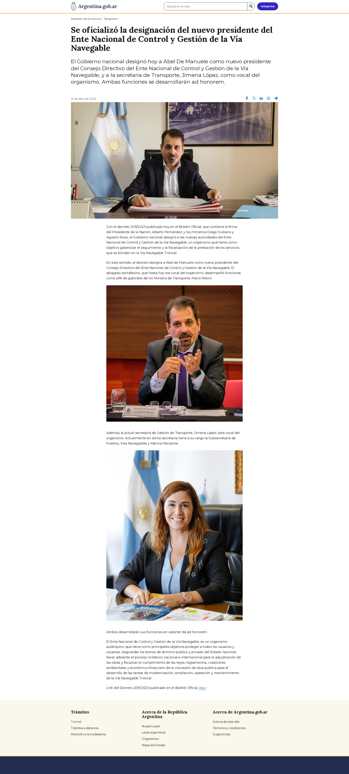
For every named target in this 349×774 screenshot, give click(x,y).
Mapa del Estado (153, 745)
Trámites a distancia (84, 728)
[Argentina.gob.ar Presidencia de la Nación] (94, 6)
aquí (202, 688)
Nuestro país (151, 726)
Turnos (76, 721)
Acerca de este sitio (226, 721)
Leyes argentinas (154, 732)
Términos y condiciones (229, 728)
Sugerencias (221, 734)
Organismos (150, 739)
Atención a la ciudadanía (88, 734)
